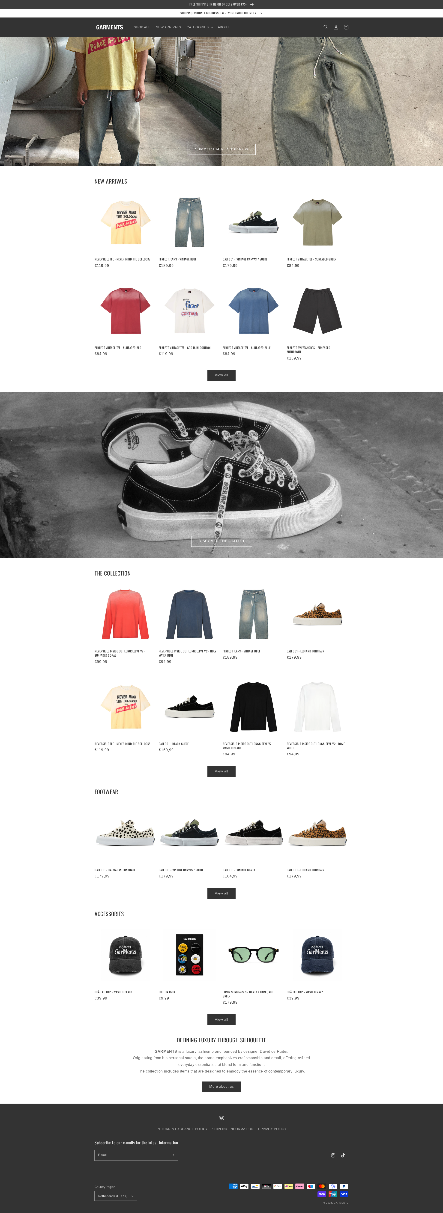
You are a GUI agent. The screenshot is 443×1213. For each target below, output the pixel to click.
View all (221, 375)
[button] (199, 27)
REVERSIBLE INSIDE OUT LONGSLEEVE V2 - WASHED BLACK (248, 746)
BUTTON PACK (167, 992)
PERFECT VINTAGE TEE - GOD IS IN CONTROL (185, 347)
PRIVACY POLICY (272, 1129)
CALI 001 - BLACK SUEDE (174, 744)
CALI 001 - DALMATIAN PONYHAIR (115, 870)
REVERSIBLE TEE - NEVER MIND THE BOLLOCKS (122, 259)
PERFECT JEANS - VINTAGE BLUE (178, 259)
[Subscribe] (173, 1155)
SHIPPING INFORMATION (233, 1129)
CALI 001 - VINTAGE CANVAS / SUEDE (245, 259)
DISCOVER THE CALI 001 (222, 541)
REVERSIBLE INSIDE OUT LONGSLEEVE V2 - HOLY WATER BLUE (187, 653)
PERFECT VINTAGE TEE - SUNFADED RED (118, 347)
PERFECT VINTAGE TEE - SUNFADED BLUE (247, 347)
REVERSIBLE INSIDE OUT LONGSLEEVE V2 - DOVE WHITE (316, 746)
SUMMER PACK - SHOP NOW (221, 149)
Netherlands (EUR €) (113, 1196)
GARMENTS (341, 1202)
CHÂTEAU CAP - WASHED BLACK (113, 992)
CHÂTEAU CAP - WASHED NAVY (305, 992)
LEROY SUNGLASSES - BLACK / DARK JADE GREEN (248, 994)
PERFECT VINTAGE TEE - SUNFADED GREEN (312, 259)
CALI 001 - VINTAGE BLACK (239, 870)
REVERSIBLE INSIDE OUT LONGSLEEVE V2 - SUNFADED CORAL (120, 653)
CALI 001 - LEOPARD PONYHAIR (305, 651)
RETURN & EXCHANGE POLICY (181, 1129)
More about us (221, 1086)
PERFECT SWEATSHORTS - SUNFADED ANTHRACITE (308, 349)
